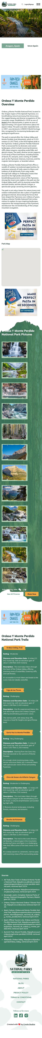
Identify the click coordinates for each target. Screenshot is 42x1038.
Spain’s (5, 122)
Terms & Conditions (21, 997)
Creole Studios (29, 1024)
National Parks (21, 978)
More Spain (33, 46)
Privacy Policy (21, 992)
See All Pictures (13, 594)
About (21, 988)
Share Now (31, 594)
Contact (21, 1002)
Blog (21, 983)
